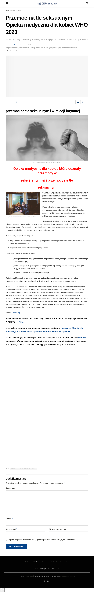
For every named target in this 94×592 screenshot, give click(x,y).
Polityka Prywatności (61, 562)
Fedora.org (15, 313)
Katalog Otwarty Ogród (67, 576)
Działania (39, 48)
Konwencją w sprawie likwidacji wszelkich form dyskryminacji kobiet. (39, 331)
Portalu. (20, 322)
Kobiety (32, 48)
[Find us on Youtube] (47, 581)
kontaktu (82, 337)
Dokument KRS (30, 562)
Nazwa (9, 519)
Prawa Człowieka (70, 48)
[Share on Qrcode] (82, 102)
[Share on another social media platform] (86, 102)
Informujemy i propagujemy (53, 48)
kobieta (14, 469)
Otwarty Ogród (29, 576)
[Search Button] (87, 3)
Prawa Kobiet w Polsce (27, 469)
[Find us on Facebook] (44, 581)
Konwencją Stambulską (72, 328)
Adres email (11, 529)
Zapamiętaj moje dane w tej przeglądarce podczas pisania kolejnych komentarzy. (42, 540)
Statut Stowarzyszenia (45, 562)
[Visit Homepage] (47, 3)
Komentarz (11, 488)
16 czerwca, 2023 (25, 45)
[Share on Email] (78, 102)
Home (7, 10)
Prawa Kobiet (24, 48)
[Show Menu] (7, 3)
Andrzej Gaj (12, 45)
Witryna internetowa (57, 529)
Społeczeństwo (16, 10)
